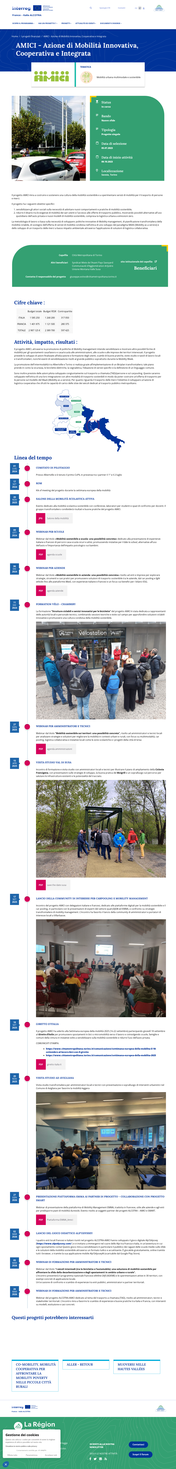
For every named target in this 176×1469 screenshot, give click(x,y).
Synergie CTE (105, 8)
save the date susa (56, 885)
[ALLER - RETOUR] (86, 1342)
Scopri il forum (141, 1454)
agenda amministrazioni (59, 748)
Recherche (91, 7)
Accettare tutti (51, 1455)
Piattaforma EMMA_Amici (60, 1219)
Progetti (65, 23)
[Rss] (106, 1459)
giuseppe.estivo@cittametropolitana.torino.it (93, 276)
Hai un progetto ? (47, 23)
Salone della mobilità (58, 518)
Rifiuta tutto (12, 1455)
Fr (136, 8)
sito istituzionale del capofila (136, 261)
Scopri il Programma (22, 23)
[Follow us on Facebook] (90, 1459)
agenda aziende (55, 590)
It (140, 8)
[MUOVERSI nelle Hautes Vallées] (136, 1342)
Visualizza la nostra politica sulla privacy (21, 1446)
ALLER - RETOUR (80, 1364)
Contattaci (138, 1444)
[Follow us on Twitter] (95, 1459)
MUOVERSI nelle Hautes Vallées (132, 1366)
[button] (144, 8)
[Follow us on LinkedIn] (100, 1459)
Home (15, 36)
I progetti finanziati (30, 36)
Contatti (121, 8)
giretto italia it (54, 1064)
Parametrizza (31, 1455)
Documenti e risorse (110, 23)
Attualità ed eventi (85, 23)
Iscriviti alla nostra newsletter (102, 1446)
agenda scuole (54, 554)
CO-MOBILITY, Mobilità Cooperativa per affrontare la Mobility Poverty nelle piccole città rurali (36, 1375)
